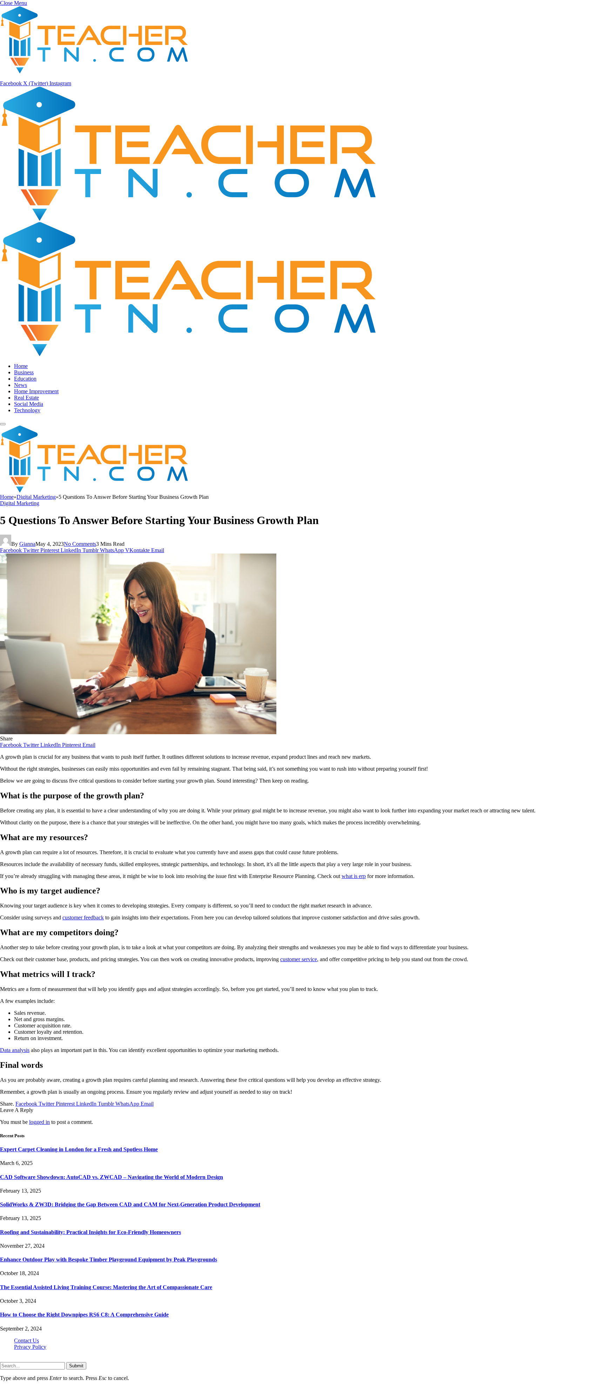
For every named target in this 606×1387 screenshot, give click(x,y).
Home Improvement (36, 391)
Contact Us (26, 1341)
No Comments (80, 544)
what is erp (354, 876)
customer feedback (83, 917)
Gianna (27, 544)
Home (21, 366)
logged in (39, 1122)
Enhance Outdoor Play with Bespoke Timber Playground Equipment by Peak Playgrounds (108, 1259)
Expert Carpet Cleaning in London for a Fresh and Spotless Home (79, 1149)
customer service (298, 959)
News (20, 385)
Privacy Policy (30, 1347)
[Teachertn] (94, 491)
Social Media (28, 404)
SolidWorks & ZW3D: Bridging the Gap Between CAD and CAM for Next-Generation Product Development (130, 1204)
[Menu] (3, 424)
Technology (27, 410)
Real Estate (26, 398)
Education (25, 379)
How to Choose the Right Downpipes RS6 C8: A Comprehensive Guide (84, 1315)
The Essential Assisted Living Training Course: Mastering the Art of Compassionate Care (106, 1287)
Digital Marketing (19, 503)
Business (24, 372)
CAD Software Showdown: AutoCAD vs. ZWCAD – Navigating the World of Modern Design (111, 1177)
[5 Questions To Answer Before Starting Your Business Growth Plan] (138, 732)
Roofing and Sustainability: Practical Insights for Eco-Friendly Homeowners (90, 1232)
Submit (76, 1365)
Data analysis (14, 1050)
